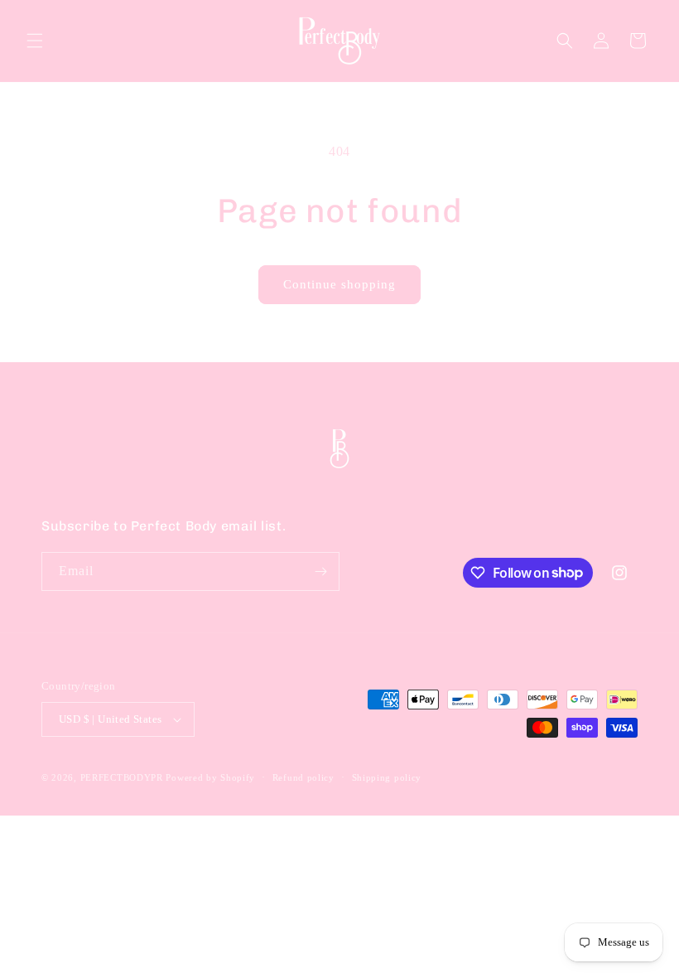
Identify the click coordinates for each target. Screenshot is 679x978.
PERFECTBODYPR (121, 777)
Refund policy (303, 777)
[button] (35, 40)
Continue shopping (339, 284)
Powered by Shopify (210, 777)
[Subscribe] (320, 571)
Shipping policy (387, 777)
